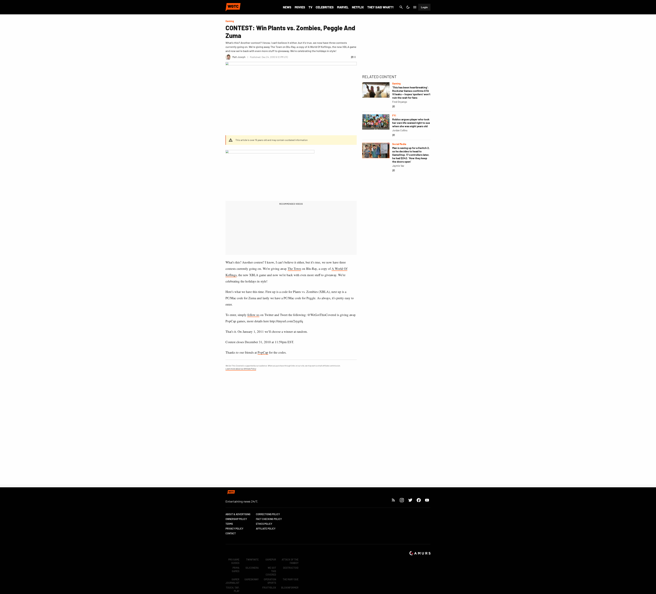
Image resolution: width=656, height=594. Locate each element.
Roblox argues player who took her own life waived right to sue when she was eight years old (411, 123)
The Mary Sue (290, 579)
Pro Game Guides (233, 561)
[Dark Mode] (408, 7)
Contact (231, 533)
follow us (253, 315)
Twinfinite (252, 559)
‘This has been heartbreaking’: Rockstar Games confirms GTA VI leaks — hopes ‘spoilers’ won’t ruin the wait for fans (411, 92)
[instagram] (401, 500)
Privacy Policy (234, 528)
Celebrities (325, 7)
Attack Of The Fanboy (290, 561)
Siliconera (252, 567)
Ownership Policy (236, 519)
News (287, 7)
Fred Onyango (399, 101)
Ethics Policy (264, 523)
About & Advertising (238, 514)
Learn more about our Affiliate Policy (241, 368)
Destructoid (290, 567)
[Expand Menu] (414, 7)
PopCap (263, 352)
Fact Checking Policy (269, 519)
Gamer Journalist (232, 581)
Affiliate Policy (265, 528)
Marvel (342, 7)
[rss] (393, 500)
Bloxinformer (289, 587)
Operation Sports (270, 581)
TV (310, 7)
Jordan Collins (399, 130)
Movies (300, 7)
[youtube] (427, 500)
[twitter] (410, 500)
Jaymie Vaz (398, 165)
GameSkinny (251, 579)
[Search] (401, 7)
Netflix (358, 7)
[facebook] (418, 500)
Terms (229, 523)
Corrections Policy (268, 514)
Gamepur (270, 559)
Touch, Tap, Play (232, 589)
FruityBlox (269, 587)
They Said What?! (380, 7)
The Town (294, 268)
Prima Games (235, 569)
